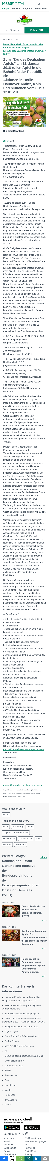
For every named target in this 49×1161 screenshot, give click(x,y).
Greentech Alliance (14, 1065)
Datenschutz (10, 1148)
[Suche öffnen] (38, 4)
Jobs (26, 1145)
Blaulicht (16, 8)
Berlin (6, 141)
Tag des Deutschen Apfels (15, 832)
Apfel (38, 838)
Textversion (30, 1148)
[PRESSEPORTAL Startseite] (13, 4)
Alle (43, 857)
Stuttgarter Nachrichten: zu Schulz (21, 1026)
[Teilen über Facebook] (4, 1158)
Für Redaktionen (32, 1138)
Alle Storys (10, 30)
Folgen (34, 30)
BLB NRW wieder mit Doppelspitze (22, 1013)
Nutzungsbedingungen (35, 1141)
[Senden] (45, 1158)
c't (6, 1051)
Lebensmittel (25, 838)
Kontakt (7, 1141)
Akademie (8, 1145)
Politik (8, 1070)
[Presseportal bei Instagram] (26, 1133)
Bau (7, 1080)
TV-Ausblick (11, 1100)
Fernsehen (10, 1095)
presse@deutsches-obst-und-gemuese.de (23, 749)
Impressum (9, 1138)
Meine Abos (41, 8)
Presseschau (11, 1075)
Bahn (5, 826)
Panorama (21, 844)
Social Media (30, 1151)
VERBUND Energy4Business (19, 1046)
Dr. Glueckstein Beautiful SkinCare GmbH (25, 1056)
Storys (5, 8)
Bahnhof (7, 844)
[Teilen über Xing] (28, 1158)
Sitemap (28, 1154)
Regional (27, 8)
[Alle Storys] (24, 24)
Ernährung (18, 826)
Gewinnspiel (9, 838)
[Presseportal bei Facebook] (18, 1134)
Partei (8, 1105)
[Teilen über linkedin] (37, 1158)
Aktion (30, 826)
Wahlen (8, 1090)
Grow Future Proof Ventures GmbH (22, 1036)
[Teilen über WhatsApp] (20, 1158)
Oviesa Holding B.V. (14, 1061)
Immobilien (10, 1085)
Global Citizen (12, 1041)
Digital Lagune (12, 1031)
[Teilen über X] (12, 1158)
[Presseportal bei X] (22, 1134)
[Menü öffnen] (45, 4)
